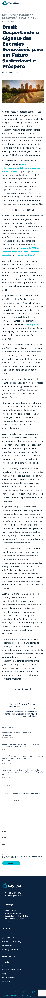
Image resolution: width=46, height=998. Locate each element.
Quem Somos (7, 962)
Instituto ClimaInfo (26, 255)
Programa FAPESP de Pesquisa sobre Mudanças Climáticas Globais (21, 252)
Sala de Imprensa (8, 978)
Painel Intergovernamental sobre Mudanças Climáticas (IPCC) (21, 168)
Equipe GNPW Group (11, 72)
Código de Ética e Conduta (12, 970)
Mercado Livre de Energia (13, 942)
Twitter (19, 992)
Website (4, 844)
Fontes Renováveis (28, 17)
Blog (4, 974)
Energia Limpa (27, 14)
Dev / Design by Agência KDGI (32, 996)
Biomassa (8, 946)
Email (4, 837)
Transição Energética (27, 18)
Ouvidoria (5, 966)
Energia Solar (24, 15)
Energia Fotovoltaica (11, 14)
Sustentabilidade (9, 18)
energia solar (33, 324)
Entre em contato (8, 981)
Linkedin (10, 992)
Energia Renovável (10, 15)
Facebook (37, 992)
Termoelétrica (9, 934)
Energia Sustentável (10, 17)
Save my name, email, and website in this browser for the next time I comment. (22, 857)
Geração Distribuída (12, 949)
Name (4, 831)
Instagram (27, 992)
